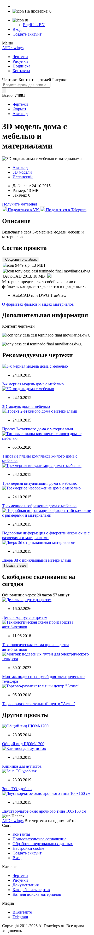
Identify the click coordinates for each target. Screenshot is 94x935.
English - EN (34, 24)
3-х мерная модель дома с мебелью (33, 384)
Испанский (23, 177)
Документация (26, 885)
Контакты (21, 71)
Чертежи (20, 56)
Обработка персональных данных (43, 843)
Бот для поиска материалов (37, 894)
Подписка (21, 66)
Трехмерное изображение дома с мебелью (39, 506)
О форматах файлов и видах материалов (38, 304)
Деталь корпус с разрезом (24, 617)
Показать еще (15, 565)
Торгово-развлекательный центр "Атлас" (38, 704)
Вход (17, 29)
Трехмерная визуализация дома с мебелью (39, 483)
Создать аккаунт (27, 34)
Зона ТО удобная (17, 788)
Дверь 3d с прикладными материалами (36, 560)
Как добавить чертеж (31, 889)
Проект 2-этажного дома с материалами (37, 429)
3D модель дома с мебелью (26, 406)
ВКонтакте (22, 912)
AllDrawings (13, 47)
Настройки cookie (28, 848)
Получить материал (19, 204)
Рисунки (20, 61)
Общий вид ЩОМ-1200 (23, 744)
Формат (19, 109)
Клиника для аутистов (22, 766)
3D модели (22, 172)
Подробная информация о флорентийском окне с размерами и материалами (46, 535)
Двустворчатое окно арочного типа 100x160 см (44, 811)
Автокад (20, 113)
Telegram (20, 917)
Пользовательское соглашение (39, 839)
